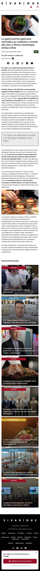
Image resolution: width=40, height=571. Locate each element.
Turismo (35, 537)
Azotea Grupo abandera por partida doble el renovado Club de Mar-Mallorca (20, 473)
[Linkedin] (25, 548)
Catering (20, 537)
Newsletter (29, 543)
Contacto (10, 543)
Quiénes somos (19, 543)
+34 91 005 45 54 (12, 529)
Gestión (14, 268)
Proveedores (13, 420)
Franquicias (28, 537)
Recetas (36, 533)
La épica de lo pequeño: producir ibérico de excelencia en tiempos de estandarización (20, 442)
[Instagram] (21, 548)
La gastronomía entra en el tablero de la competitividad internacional (19, 382)
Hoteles (13, 537)
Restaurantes (5, 537)
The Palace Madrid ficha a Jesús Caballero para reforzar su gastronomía (19, 321)
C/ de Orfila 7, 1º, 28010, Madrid (20, 525)
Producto (29, 533)
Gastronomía (6, 58)
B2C (36, 52)
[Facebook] (17, 548)
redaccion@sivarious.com (25, 529)
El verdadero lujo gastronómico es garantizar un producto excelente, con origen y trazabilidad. (19, 350)
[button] (8, 63)
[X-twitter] (13, 548)
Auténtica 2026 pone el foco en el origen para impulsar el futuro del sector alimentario (20, 411)
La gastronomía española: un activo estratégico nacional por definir (17, 504)
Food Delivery (25, 539)
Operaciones (13, 298)
